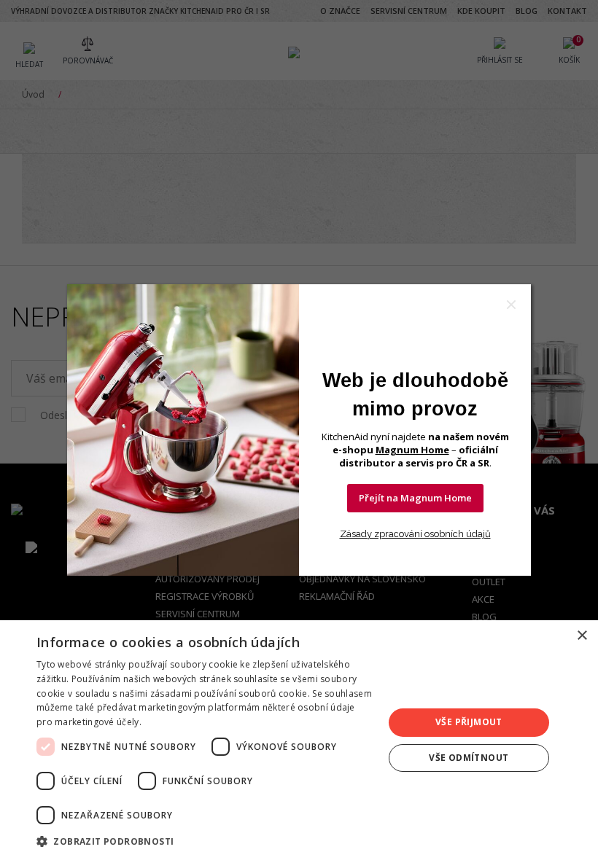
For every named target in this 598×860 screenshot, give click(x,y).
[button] (204, 840)
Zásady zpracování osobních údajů (415, 533)
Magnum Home (412, 449)
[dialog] (299, 740)
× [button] (581, 635)
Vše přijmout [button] (468, 722)
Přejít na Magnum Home (415, 497)
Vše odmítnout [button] (468, 757)
